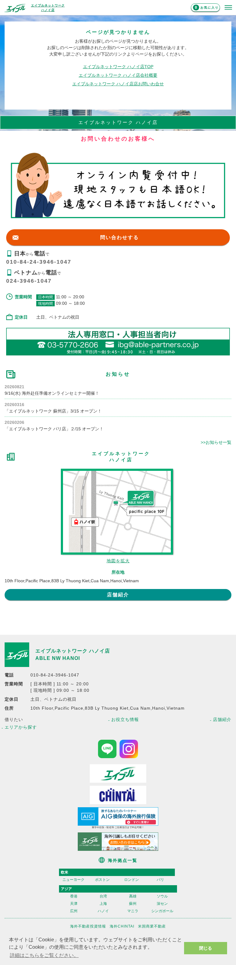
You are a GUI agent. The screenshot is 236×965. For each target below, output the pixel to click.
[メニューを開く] (228, 7)
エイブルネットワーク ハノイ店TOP (118, 66)
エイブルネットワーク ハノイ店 (72, 650)
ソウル (162, 896)
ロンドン (131, 880)
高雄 (132, 896)
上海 (103, 903)
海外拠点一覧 (122, 860)
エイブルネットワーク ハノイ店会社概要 (118, 75)
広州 (73, 911)
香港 (73, 896)
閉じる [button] (205, 948)
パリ (160, 880)
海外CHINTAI (122, 926)
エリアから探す (21, 727)
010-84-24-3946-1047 (38, 262)
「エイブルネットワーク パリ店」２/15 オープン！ (54, 428)
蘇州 (132, 903)
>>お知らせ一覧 (216, 442)
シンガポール (162, 911)
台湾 (103, 896)
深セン (162, 903)
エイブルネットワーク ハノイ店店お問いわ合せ (118, 83)
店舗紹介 (118, 594)
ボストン (102, 880)
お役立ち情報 (125, 719)
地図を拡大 (118, 560)
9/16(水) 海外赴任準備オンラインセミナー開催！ (52, 393)
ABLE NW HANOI (57, 658)
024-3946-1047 (29, 281)
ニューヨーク (73, 880)
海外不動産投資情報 (88, 926)
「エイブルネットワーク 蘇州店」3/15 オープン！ (53, 411)
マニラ (132, 911)
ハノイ (103, 911)
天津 (73, 903)
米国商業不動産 (152, 926)
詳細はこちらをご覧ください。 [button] (44, 955)
